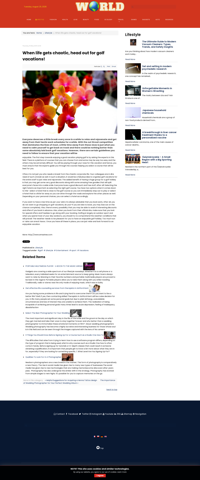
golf (41, 250)
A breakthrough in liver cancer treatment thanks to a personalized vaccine (159, 135)
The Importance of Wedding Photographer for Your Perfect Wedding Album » (69, 381)
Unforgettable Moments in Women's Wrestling (157, 90)
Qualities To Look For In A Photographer (43, 357)
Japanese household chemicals (154, 112)
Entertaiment (62, 250)
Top (102, 448)
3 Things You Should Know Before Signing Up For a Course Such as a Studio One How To (64, 335)
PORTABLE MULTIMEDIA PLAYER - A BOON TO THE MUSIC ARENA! (54, 266)
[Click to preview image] (69, 102)
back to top (111, 389)
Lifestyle (39, 247)
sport (73, 250)
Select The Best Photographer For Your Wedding (47, 313)
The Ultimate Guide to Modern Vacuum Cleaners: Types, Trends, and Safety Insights (159, 44)
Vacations (84, 250)
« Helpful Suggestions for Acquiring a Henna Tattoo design (71, 380)
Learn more (122, 472)
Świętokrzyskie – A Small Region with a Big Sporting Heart (157, 159)
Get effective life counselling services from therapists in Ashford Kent (57, 288)
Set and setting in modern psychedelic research (157, 68)
